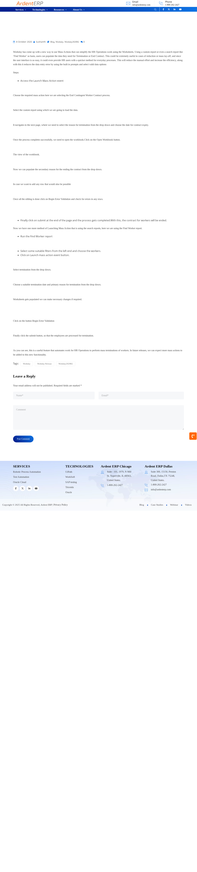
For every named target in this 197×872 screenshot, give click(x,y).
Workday (59, 100)
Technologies (38, 9)
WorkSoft (70, 534)
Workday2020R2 (71, 100)
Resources (59, 9)
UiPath (68, 529)
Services (19, 9)
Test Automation (21, 534)
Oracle (68, 550)
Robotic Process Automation (27, 529)
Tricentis (69, 545)
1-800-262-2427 (172, 5)
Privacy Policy (61, 562)
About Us (77, 9)
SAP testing (71, 539)
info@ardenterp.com (141, 5)
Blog (52, 100)
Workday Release (44, 421)
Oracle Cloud (19, 539)
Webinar (174, 562)
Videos (188, 562)
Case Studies (157, 562)
